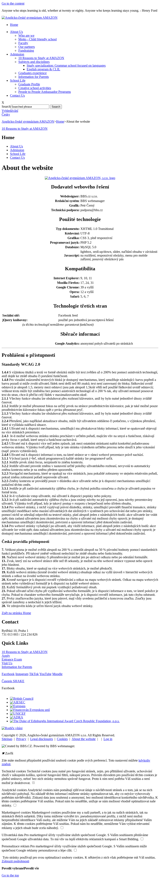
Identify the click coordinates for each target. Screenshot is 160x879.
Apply (6, 655)
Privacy (21, 739)
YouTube (45, 674)
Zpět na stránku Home (16, 613)
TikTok (34, 674)
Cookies (62, 739)
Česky (6, 114)
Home (14, 24)
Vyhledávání (10, 110)
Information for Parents (17, 667)
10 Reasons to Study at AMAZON (25, 652)
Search (6, 106)
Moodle (57, 674)
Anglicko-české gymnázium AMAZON (28, 121)
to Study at (25, 128)
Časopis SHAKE (13, 681)
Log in (108, 739)
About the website (84, 739)
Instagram (21, 674)
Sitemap (7, 739)
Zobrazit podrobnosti (15, 861)
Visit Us (7, 663)
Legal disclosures (41, 739)
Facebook (8, 674)
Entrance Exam (12, 659)
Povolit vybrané (13, 868)
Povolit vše (31, 868)
